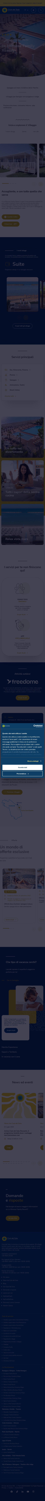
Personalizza (21, 773)
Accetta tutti (22, 767)
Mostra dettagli (33, 761)
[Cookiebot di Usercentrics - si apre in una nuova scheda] (33, 726)
